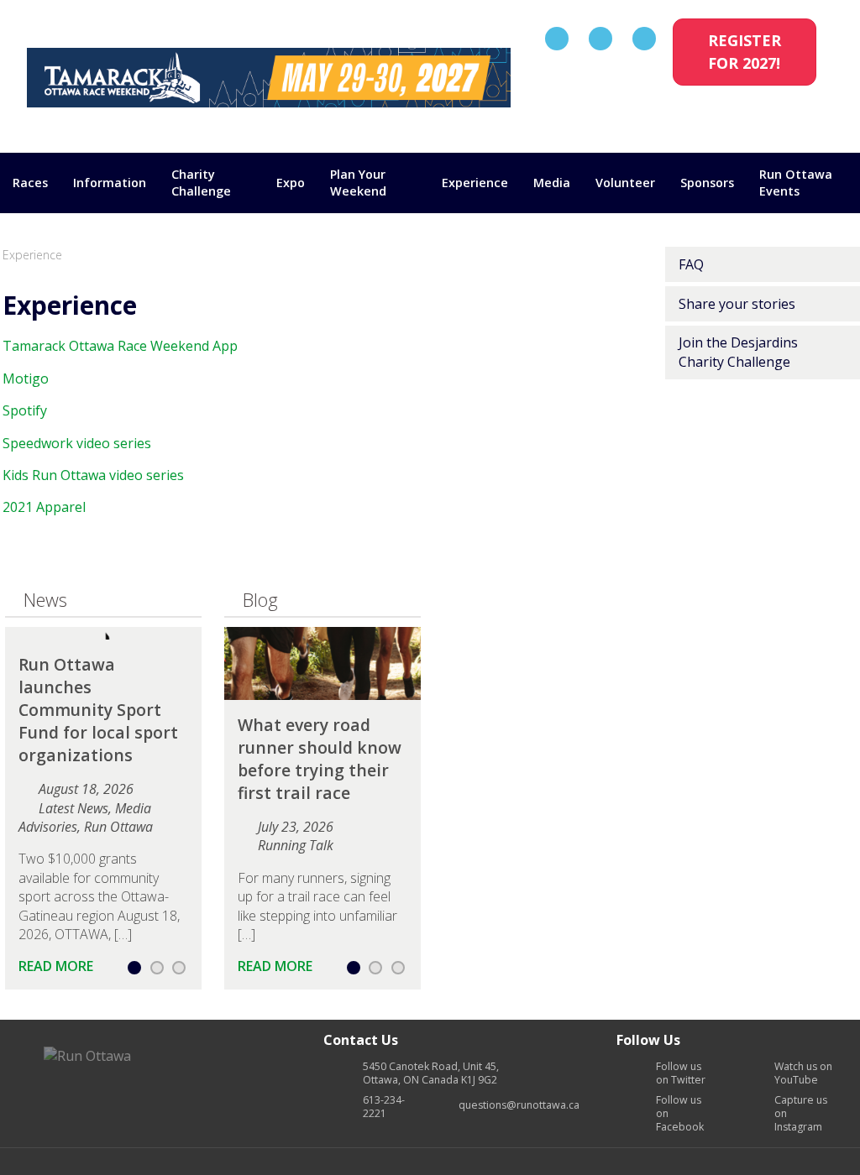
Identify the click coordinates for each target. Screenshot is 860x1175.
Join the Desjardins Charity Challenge (738, 351)
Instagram (800, 1114)
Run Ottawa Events (795, 182)
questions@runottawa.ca (519, 1105)
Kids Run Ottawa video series (93, 475)
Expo (290, 183)
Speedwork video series (77, 443)
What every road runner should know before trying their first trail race (319, 758)
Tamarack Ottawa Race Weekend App (120, 346)
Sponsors (707, 183)
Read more (57, 966)
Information (109, 183)
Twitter (680, 1073)
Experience (475, 183)
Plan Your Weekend (358, 182)
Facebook (680, 1114)
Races (30, 183)
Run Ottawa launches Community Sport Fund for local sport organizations (98, 709)
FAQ (691, 264)
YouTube (803, 1073)
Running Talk (295, 845)
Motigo (26, 378)
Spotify (25, 410)
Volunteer (625, 183)
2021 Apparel (44, 507)
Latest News (73, 808)
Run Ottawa (118, 826)
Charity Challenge (201, 182)
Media (551, 183)
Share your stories (737, 304)
